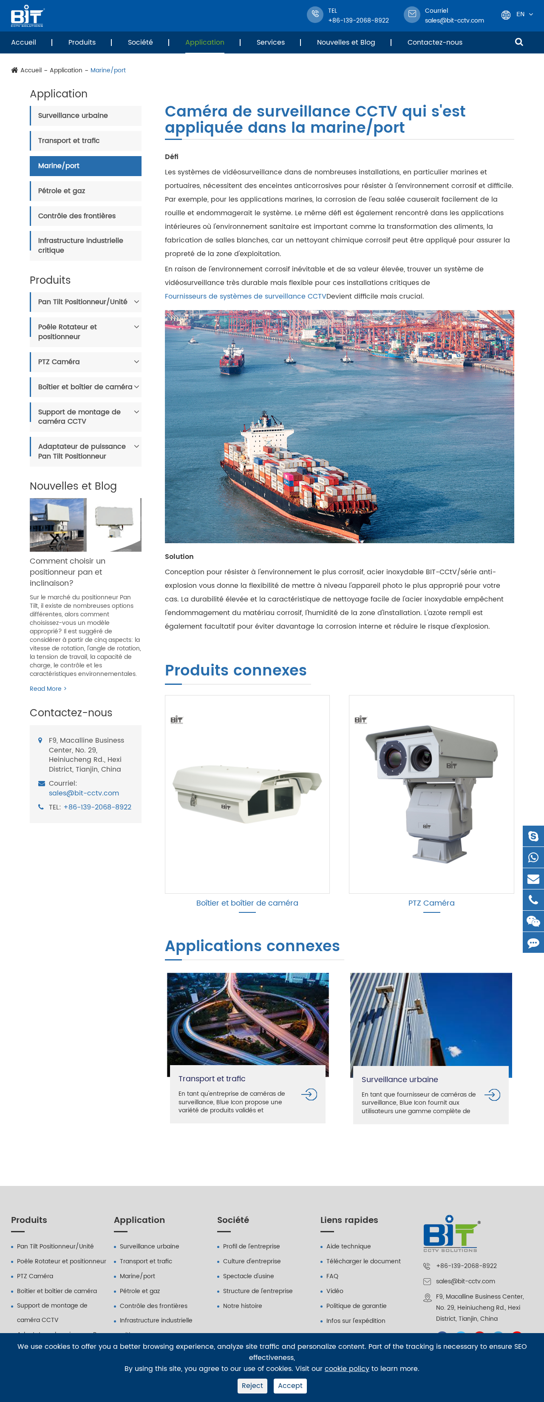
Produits (82, 42)
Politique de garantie (356, 1306)
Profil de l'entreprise (251, 1246)
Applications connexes (252, 947)
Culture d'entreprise (252, 1261)
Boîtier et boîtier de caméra (85, 387)
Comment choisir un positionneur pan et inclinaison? (67, 572)
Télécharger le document (363, 1261)
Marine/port (108, 70)
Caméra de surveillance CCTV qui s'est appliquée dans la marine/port (315, 122)
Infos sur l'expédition (355, 1321)
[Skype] (533, 836)
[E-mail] (533, 878)
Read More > (48, 689)
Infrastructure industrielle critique (80, 245)
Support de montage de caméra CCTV (79, 417)
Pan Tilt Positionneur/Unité (83, 302)
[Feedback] (533, 942)
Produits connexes (236, 672)
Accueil (23, 42)
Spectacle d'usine (248, 1276)
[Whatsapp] (533, 857)
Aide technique (348, 1246)
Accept (290, 1385)
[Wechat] (533, 921)
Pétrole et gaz (61, 191)
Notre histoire (242, 1306)
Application (204, 42)
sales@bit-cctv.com (454, 16)
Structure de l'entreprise (258, 1291)
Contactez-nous (435, 42)
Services (271, 42)
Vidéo (334, 1291)
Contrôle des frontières (77, 216)
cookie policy (347, 1369)
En (520, 13)
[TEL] (533, 899)
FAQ (332, 1276)
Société (140, 42)
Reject (252, 1385)
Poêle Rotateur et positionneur (67, 332)
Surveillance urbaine (73, 115)
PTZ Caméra (59, 362)
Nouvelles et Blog (346, 42)
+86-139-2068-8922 (97, 807)
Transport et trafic (69, 140)
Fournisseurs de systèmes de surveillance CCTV (245, 296)
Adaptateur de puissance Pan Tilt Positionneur (82, 451)
